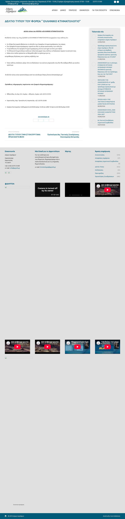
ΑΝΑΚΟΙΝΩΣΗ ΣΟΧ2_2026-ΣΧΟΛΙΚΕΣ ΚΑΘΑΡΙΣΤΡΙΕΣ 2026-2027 (107, 112)
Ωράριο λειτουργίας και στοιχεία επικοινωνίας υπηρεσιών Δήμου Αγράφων (107, 37)
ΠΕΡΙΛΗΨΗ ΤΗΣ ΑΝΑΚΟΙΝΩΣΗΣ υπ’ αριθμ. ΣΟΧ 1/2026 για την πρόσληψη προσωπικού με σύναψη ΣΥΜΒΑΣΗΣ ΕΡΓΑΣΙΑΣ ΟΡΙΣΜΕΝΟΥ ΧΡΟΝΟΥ (107, 86)
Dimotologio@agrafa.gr (48, 167)
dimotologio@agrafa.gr (30, 4)
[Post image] (94, 36)
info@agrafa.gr (13, 4)
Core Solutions (115, 516)
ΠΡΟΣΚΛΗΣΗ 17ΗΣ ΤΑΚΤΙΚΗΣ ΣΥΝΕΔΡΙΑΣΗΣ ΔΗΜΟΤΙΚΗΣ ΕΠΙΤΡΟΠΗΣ (106, 102)
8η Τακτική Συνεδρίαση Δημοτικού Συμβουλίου (105, 121)
